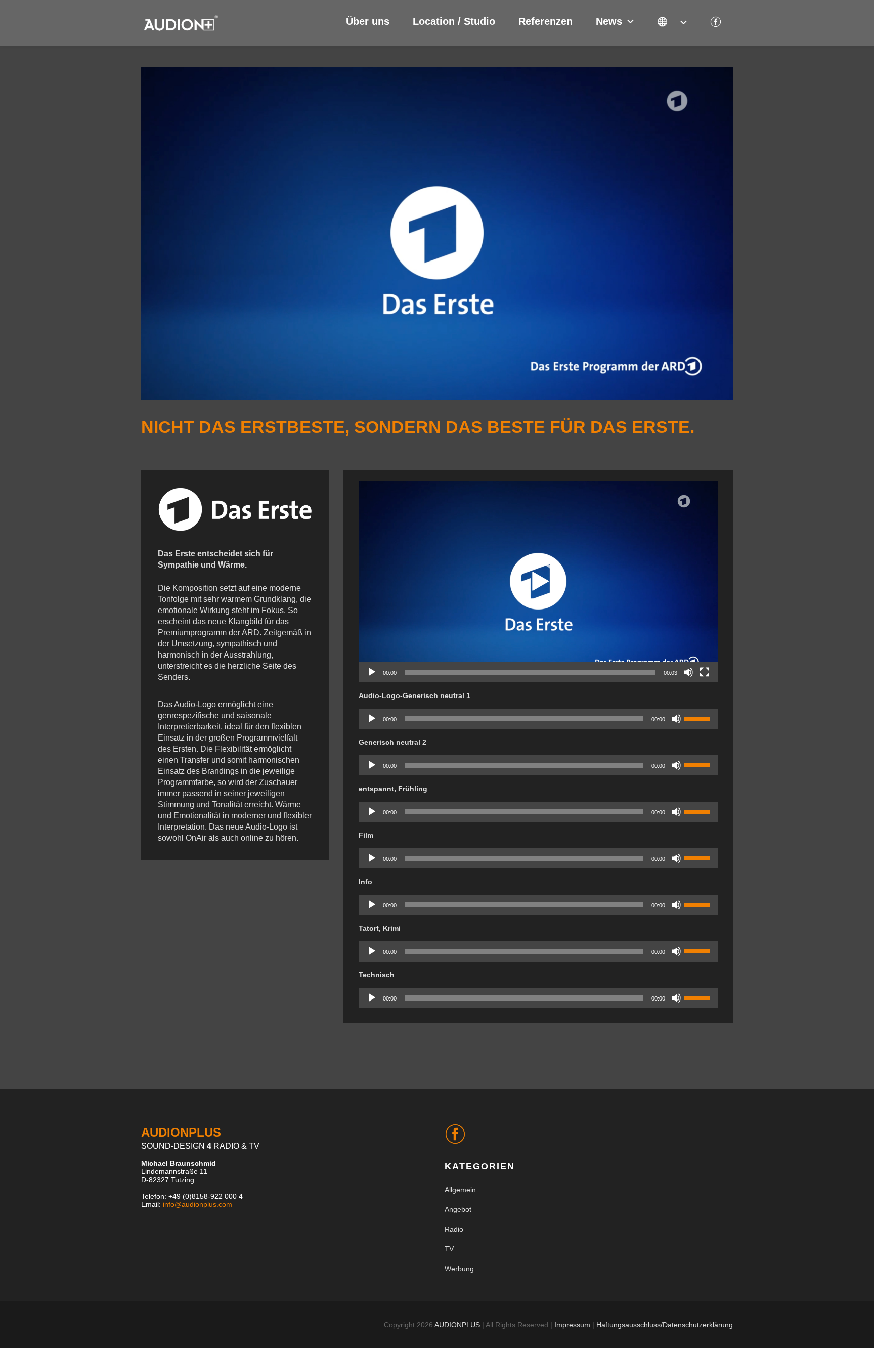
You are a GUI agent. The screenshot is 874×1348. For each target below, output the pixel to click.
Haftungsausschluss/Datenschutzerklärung (664, 1325)
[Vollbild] (705, 672)
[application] (538, 582)
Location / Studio (454, 21)
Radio (454, 1229)
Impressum (572, 1325)
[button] (538, 581)
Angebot (458, 1209)
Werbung (459, 1269)
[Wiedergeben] (372, 672)
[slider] (530, 672)
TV (449, 1249)
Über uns (367, 21)
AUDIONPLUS (457, 1325)
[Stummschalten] (688, 672)
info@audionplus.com (197, 1204)
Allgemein (460, 1190)
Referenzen (545, 21)
